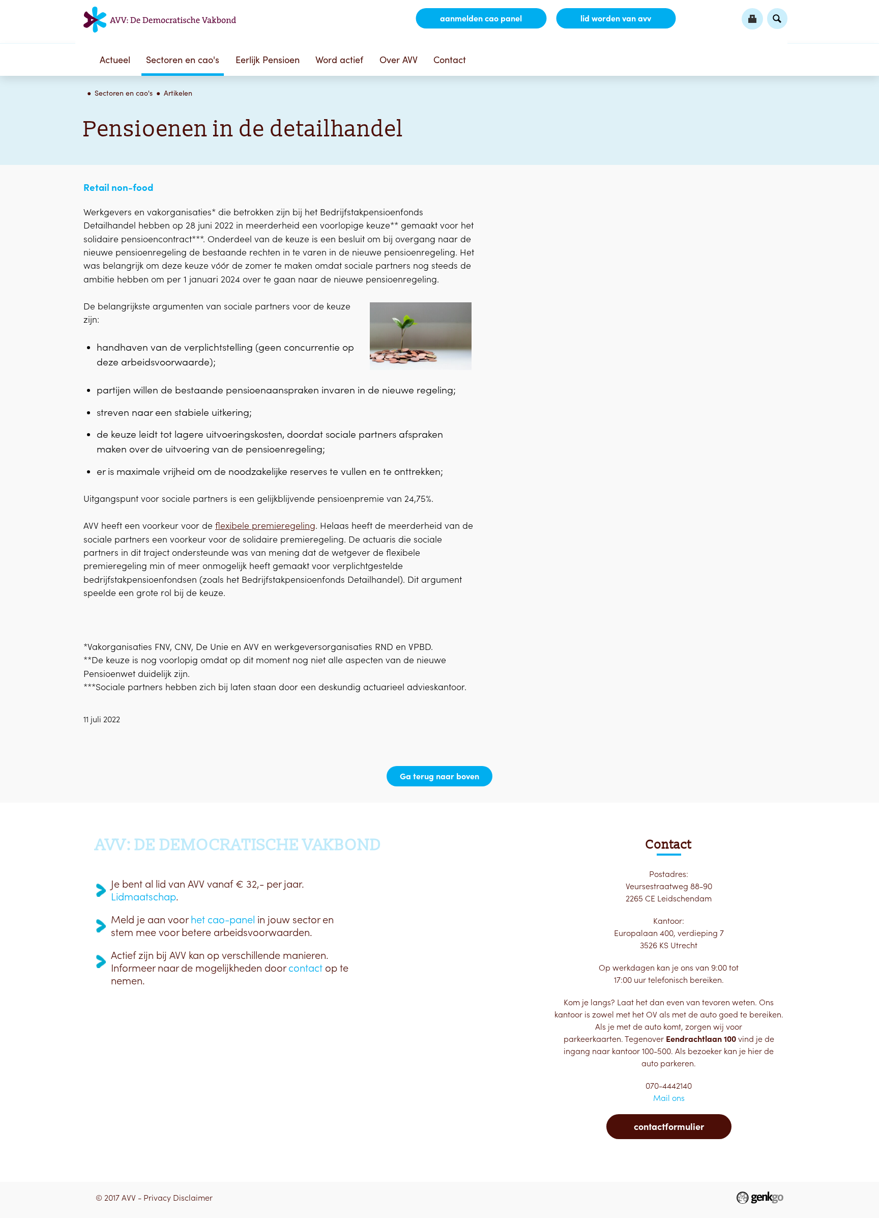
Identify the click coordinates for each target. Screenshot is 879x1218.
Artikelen (178, 93)
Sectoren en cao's (182, 60)
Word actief (339, 60)
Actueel (115, 60)
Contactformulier (669, 1126)
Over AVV (398, 60)
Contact (449, 60)
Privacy (157, 1198)
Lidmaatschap (143, 896)
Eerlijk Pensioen (268, 60)
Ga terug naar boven (439, 776)
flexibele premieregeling (265, 525)
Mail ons (669, 1098)
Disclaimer (193, 1198)
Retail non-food (118, 187)
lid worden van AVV (615, 18)
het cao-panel (223, 919)
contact (305, 968)
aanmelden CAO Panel (481, 18)
